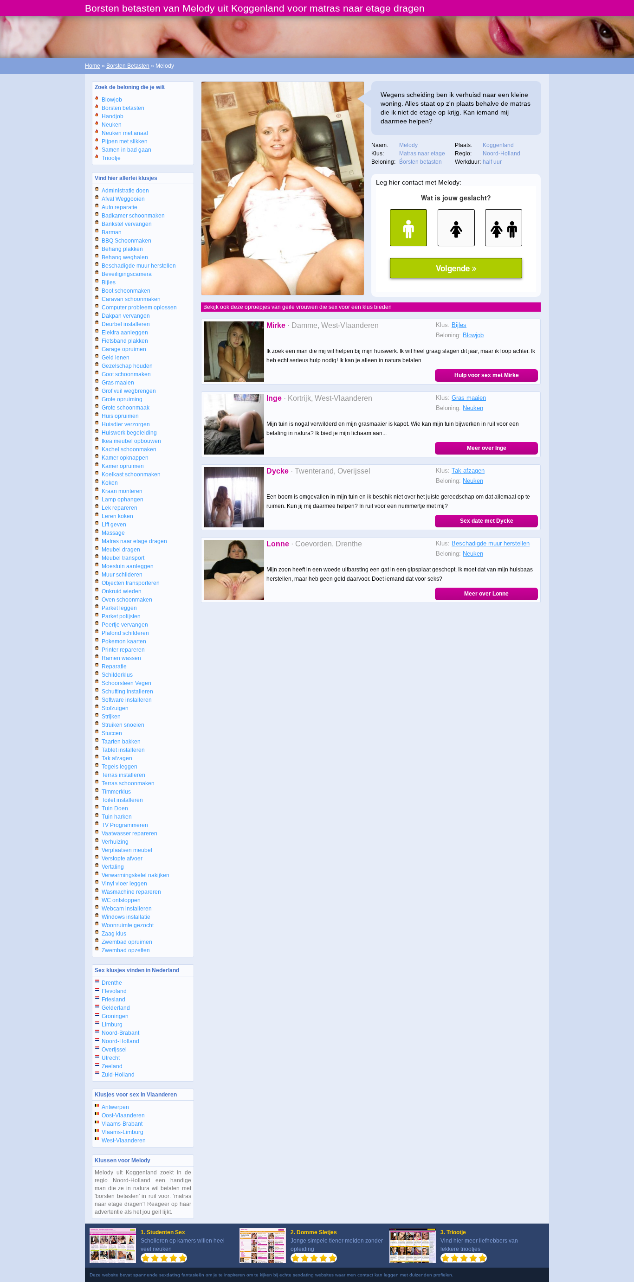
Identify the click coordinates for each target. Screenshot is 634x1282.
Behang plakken (122, 249)
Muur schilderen (122, 574)
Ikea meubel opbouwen (131, 441)
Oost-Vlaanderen (123, 1115)
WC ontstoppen (121, 900)
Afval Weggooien (123, 199)
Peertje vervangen (125, 625)
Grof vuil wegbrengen (129, 391)
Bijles (109, 282)
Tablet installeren (123, 750)
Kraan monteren (122, 491)
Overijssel (114, 1049)
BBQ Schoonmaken (126, 240)
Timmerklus (116, 791)
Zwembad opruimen (127, 942)
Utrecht (111, 1058)
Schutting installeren (127, 691)
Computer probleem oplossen (139, 307)
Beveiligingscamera (127, 274)
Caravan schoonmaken (131, 299)
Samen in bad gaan (126, 150)
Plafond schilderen (125, 633)
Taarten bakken (121, 741)
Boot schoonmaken (126, 291)
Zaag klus (114, 933)
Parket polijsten (121, 616)
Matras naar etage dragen (134, 541)
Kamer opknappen (125, 458)
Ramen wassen (121, 658)
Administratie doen (125, 190)
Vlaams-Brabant (122, 1124)
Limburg (112, 1024)
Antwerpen (115, 1107)
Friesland (113, 999)
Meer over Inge (486, 448)
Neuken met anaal (125, 133)
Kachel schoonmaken (129, 449)
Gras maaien (118, 382)
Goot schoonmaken (126, 374)
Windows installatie (126, 917)
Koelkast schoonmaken (131, 474)
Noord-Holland (120, 1041)
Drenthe (112, 983)
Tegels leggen (119, 766)
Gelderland (116, 1008)
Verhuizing (115, 842)
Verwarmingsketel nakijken (135, 875)
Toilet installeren (122, 800)
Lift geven (114, 524)
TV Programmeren (125, 825)
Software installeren (127, 700)
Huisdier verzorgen (126, 424)
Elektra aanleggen (125, 332)
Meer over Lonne (486, 593)
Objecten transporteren (131, 583)
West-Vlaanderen (124, 1140)
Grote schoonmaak (125, 407)
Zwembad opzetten (126, 950)
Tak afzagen (117, 758)
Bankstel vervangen (127, 224)
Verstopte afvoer (122, 858)
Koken (110, 483)
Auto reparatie (119, 207)
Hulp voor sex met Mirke (486, 375)
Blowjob (112, 99)
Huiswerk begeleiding (129, 432)
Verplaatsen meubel (127, 850)
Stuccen (112, 733)
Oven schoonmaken (127, 599)
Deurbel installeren (126, 324)
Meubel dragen (121, 549)
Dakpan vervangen (126, 316)
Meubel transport (123, 558)
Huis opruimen (120, 416)
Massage (113, 533)
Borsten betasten (123, 108)
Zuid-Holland (118, 1074)
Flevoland (114, 991)
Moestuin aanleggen (128, 566)
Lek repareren (119, 508)
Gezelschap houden (127, 366)
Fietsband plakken (125, 341)
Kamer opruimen (123, 466)
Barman (112, 232)
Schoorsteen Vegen (126, 683)
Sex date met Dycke (486, 521)
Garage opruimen (124, 349)
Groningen (115, 1016)
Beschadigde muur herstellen (139, 266)
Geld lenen (115, 357)
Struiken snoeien (123, 725)
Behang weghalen (125, 257)
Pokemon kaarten (124, 641)
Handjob (112, 116)
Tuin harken (117, 817)
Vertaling (113, 867)
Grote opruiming (122, 399)
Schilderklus (117, 675)
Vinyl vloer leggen (124, 883)
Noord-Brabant (120, 1033)
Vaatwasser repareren (129, 833)
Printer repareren (123, 650)
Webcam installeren (127, 908)
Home (92, 66)
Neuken (112, 125)
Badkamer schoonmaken (133, 215)
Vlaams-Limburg (122, 1132)
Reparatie (114, 666)
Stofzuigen (115, 708)
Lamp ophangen (122, 499)
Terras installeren (123, 775)
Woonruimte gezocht (128, 925)
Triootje (111, 158)
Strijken (111, 716)
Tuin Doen (115, 808)
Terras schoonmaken (128, 783)
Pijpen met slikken (125, 141)
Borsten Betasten (127, 66)
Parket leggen (119, 608)
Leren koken (117, 516)
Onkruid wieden (122, 591)
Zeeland (112, 1066)
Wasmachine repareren (131, 892)
